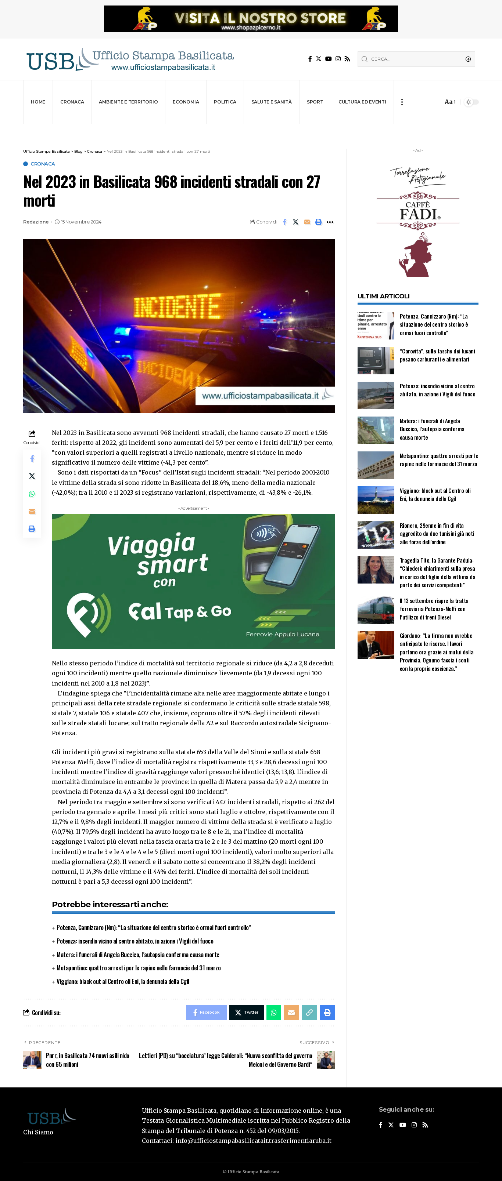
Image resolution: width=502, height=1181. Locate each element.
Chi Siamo (38, 1132)
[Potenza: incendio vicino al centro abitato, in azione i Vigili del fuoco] (376, 395)
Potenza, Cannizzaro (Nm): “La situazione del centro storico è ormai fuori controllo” (154, 927)
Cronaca (43, 163)
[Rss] (347, 59)
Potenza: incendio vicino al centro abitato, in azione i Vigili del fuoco (135, 940)
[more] (402, 102)
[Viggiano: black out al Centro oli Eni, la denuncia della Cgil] (376, 500)
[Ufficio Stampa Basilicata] (129, 59)
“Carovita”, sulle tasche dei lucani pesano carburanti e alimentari (437, 355)
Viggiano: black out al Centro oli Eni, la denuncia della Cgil (123, 981)
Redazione (36, 222)
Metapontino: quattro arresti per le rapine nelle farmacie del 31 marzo (138, 967)
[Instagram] (338, 59)
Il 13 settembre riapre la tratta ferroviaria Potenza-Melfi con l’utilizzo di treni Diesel (434, 608)
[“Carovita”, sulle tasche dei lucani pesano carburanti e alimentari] (376, 360)
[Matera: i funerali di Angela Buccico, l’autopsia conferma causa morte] (376, 430)
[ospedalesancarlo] (251, 129)
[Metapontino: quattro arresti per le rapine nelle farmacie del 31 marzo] (376, 465)
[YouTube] (328, 59)
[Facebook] (310, 59)
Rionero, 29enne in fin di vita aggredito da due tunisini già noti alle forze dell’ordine (437, 533)
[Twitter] (318, 59)
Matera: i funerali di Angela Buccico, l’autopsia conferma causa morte (138, 954)
